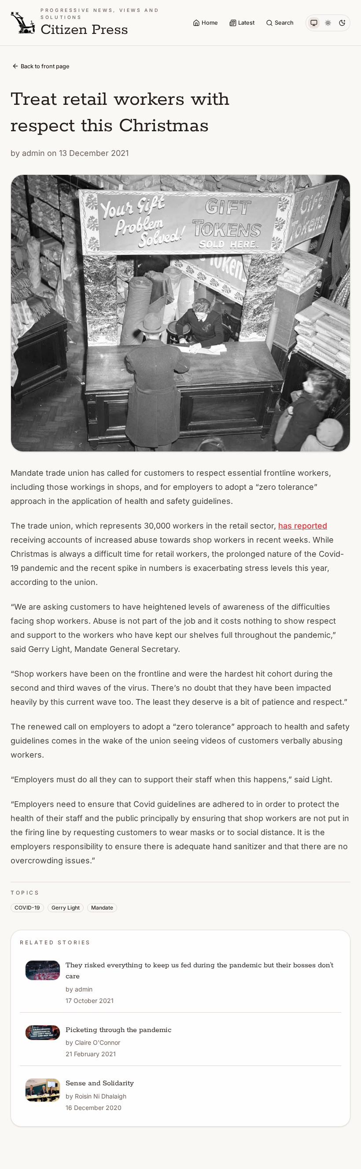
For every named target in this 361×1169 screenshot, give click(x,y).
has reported (302, 525)
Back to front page (45, 66)
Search (284, 22)
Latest (246, 22)
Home (210, 22)
